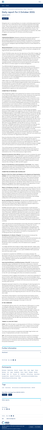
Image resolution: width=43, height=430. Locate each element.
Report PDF (5, 18)
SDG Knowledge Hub (11, 418)
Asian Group (36, 374)
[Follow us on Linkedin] (11, 415)
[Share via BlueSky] (9, 409)
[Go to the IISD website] (21, 423)
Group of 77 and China (15, 376)
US (18, 374)
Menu (40, 1)
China (25, 370)
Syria (8, 374)
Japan (11, 372)
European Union (5, 376)
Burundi (16, 370)
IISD (3, 418)
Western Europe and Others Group (9, 378)
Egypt (32, 370)
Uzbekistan (23, 374)
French (7, 5)
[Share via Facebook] (4, 409)
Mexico (26, 372)
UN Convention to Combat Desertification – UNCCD (23, 387)
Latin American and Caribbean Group (29, 376)
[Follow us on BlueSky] (13, 415)
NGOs (19, 378)
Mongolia (31, 372)
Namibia (36, 372)
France (36, 370)
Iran (8, 372)
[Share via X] (2, 409)
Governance (8, 387)
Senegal (4, 374)
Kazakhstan (16, 372)
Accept (31, 426)
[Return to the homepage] (3, 2)
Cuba (29, 370)
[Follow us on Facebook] (9, 415)
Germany (4, 372)
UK (10, 374)
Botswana (4, 370)
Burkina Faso (10, 370)
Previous (4, 394)
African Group (30, 374)
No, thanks (37, 426)
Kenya (22, 372)
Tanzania (15, 374)
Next (10, 394)
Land (3, 387)
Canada (20, 370)
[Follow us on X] (7, 415)
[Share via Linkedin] (6, 409)
